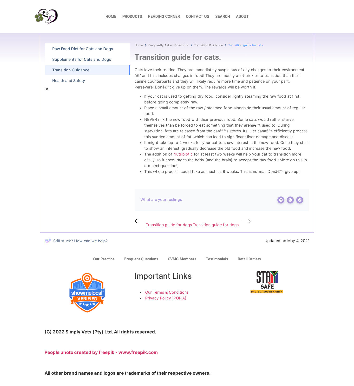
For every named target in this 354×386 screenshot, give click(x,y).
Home (139, 45)
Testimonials (217, 259)
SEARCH (222, 16)
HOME (110, 16)
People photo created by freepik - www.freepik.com (101, 352)
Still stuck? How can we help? (80, 240)
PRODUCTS (132, 16)
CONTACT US (197, 16)
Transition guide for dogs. (169, 224)
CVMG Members (182, 259)
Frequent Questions (141, 259)
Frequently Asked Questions (168, 45)
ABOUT (242, 16)
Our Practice (104, 259)
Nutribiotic (183, 154)
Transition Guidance (208, 45)
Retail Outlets (249, 259)
